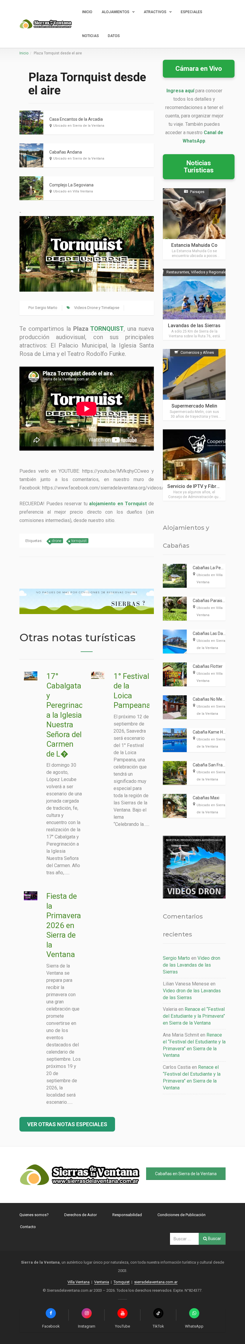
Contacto (28, 1226)
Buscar (214, 1238)
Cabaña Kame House (212, 732)
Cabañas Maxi (206, 797)
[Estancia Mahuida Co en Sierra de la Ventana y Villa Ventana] (194, 224)
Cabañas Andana (65, 152)
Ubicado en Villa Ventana (73, 191)
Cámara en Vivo (198, 68)
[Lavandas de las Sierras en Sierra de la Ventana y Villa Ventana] (194, 304)
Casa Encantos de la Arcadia (76, 119)
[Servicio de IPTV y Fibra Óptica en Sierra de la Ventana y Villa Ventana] (194, 465)
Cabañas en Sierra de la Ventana (186, 1173)
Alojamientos (115, 12)
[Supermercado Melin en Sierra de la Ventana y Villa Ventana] (194, 384)
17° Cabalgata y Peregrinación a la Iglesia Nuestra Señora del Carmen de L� (70, 715)
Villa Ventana (79, 1282)
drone (56, 540)
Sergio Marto (46, 307)
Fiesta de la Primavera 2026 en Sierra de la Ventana (63, 925)
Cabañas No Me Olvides (215, 699)
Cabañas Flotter (208, 666)
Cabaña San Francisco (214, 765)
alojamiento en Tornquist (118, 503)
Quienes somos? (34, 1215)
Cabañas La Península (213, 567)
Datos (114, 36)
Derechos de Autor (80, 1215)
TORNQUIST (107, 328)
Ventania (101, 1282)
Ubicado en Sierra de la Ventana (78, 126)
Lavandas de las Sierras (194, 325)
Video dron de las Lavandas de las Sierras (191, 965)
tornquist (79, 540)
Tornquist (122, 1282)
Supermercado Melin (194, 406)
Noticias (90, 36)
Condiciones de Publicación (181, 1215)
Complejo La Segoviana (71, 185)
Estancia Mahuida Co (194, 245)
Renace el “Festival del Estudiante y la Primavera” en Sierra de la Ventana (194, 1016)
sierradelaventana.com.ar (155, 1282)
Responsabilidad (127, 1215)
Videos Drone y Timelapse (96, 307)
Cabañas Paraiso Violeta (216, 600)
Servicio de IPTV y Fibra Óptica (200, 486)
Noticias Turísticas (199, 166)
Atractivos (155, 12)
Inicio (87, 12)
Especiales (191, 12)
